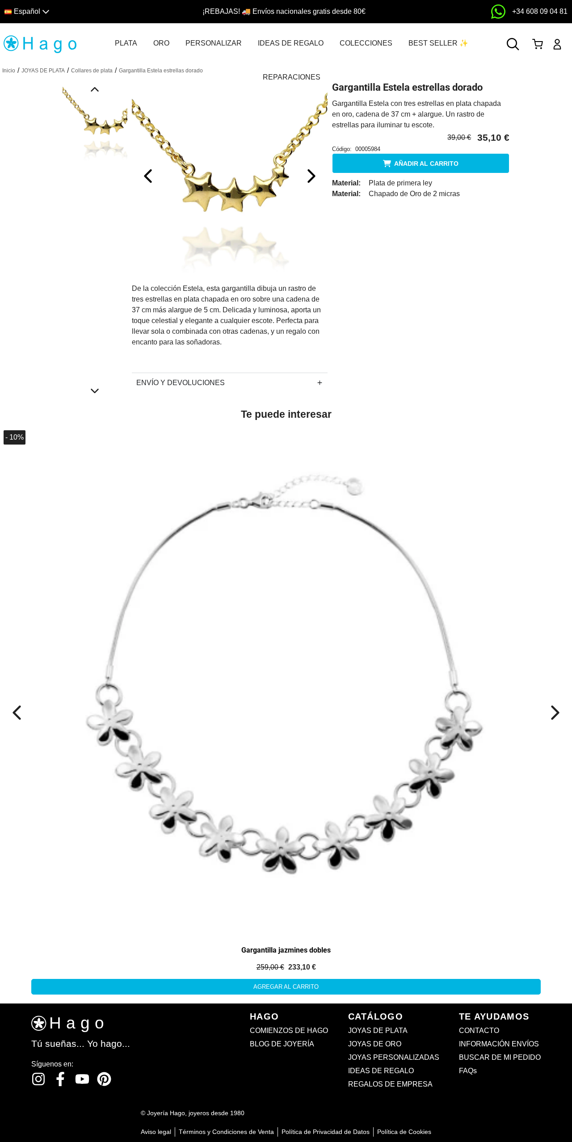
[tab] (126, 43)
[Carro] (537, 44)
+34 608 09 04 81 (540, 11)
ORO (161, 43)
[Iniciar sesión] (557, 44)
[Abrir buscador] (513, 44)
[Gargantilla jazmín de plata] (286, 680)
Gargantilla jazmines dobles (286, 950)
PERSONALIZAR (213, 43)
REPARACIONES (291, 77)
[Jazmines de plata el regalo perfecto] (101, 527)
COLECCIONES (366, 43)
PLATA (126, 43)
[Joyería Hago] (40, 43)
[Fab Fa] (104, 1079)
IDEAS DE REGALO (291, 43)
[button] (72, 11)
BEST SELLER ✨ (438, 43)
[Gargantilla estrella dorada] (230, 176)
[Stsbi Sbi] (38, 1079)
